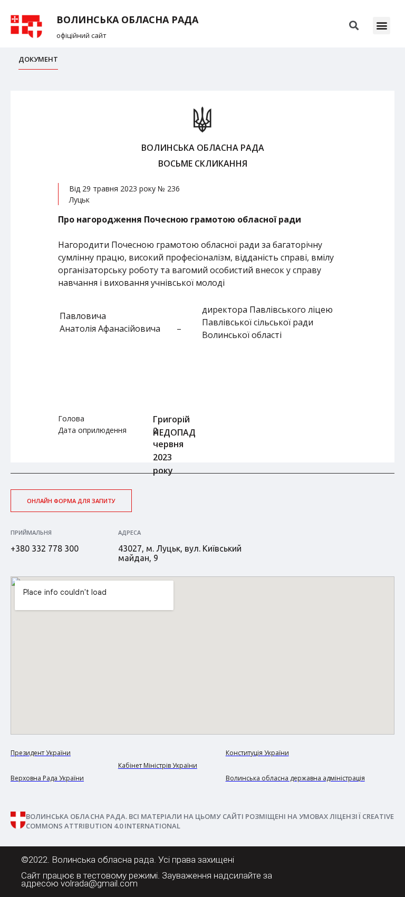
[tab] (38, 62)
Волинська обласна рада (127, 20)
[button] (381, 25)
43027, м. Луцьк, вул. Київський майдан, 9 (180, 553)
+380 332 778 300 (45, 548)
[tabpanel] (202, 276)
